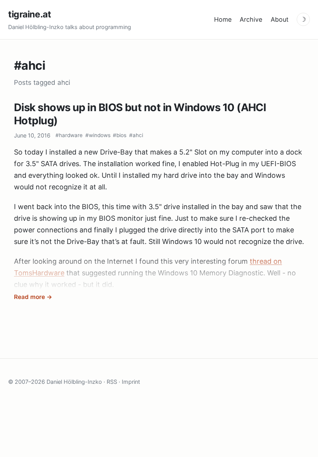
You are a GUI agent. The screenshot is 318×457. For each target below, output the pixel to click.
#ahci (136, 135)
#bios (119, 135)
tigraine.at (29, 14)
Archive (251, 19)
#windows (98, 135)
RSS (112, 381)
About (280, 19)
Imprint (131, 381)
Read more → (33, 297)
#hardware (69, 135)
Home (223, 19)
